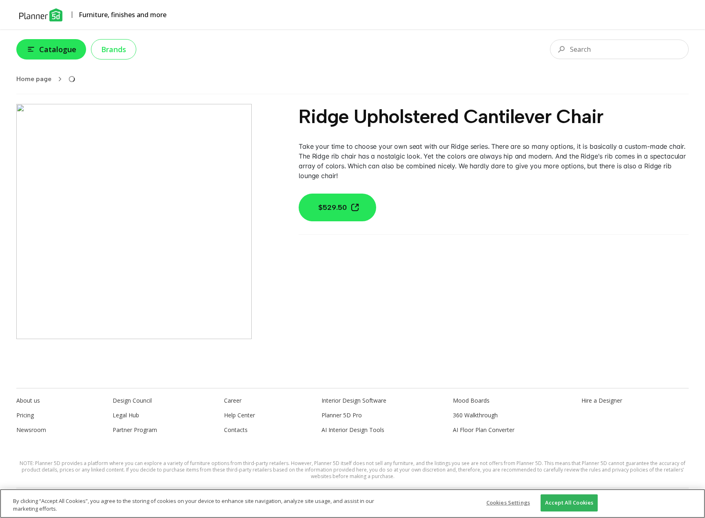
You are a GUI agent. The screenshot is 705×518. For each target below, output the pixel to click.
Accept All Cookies (569, 502)
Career (233, 400)
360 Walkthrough (475, 415)
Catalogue (57, 49)
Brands (113, 49)
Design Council (132, 400)
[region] (352, 503)
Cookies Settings (508, 502)
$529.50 (332, 207)
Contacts (236, 430)
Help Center (239, 415)
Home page (33, 79)
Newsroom (31, 430)
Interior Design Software (353, 400)
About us (28, 400)
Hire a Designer (601, 400)
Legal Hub (126, 415)
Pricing (25, 415)
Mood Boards (471, 400)
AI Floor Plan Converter (483, 430)
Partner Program (135, 430)
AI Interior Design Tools (352, 430)
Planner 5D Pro (341, 415)
